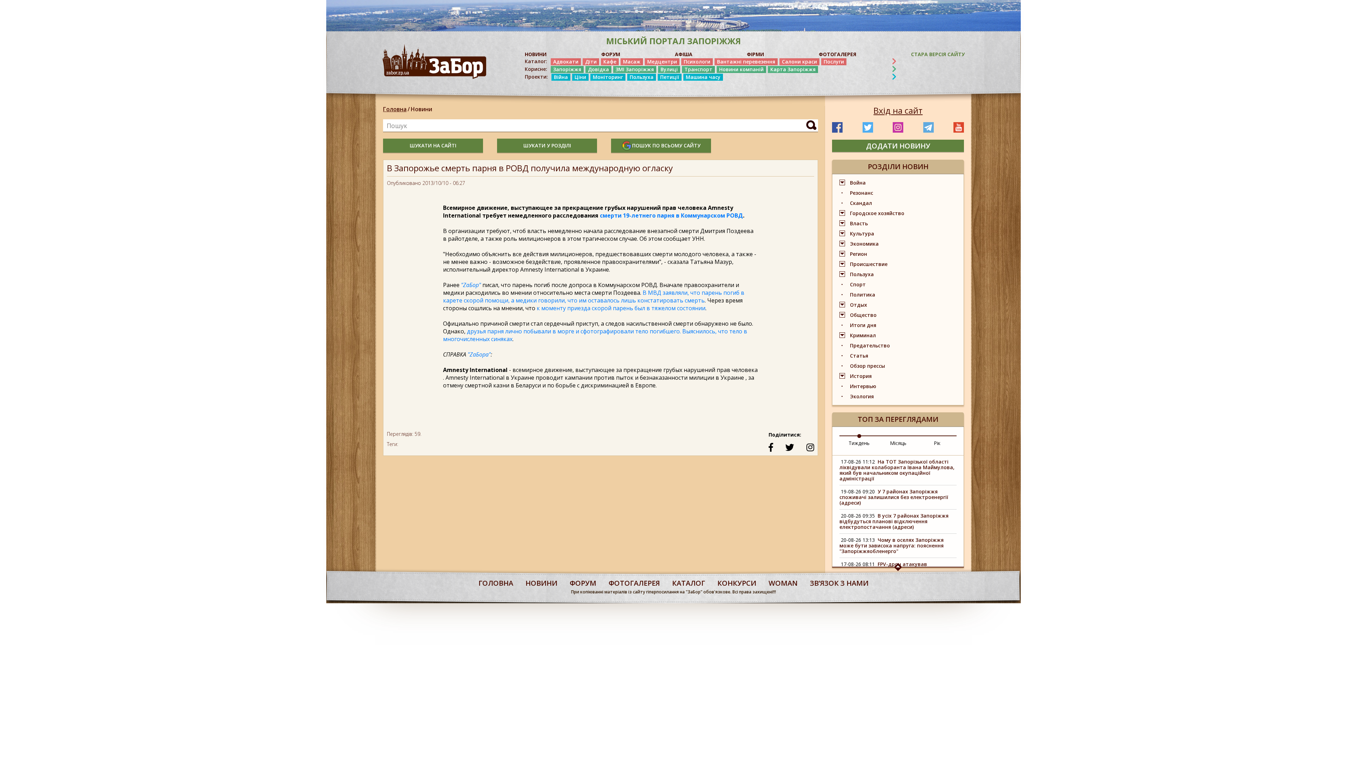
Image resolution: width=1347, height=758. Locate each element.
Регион (858, 254)
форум (583, 583)
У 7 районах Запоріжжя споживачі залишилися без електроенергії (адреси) (893, 497)
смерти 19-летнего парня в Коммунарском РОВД (671, 215)
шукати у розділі (547, 145)
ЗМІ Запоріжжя (635, 69)
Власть (859, 223)
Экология (862, 396)
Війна (561, 77)
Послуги (834, 61)
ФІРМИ (755, 54)
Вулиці (669, 69)
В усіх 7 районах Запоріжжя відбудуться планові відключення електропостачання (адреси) (894, 521)
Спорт (858, 284)
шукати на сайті (433, 145)
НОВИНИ (536, 54)
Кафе (609, 61)
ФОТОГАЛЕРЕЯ (837, 54)
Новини (421, 109)
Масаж (632, 61)
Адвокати (565, 61)
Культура (862, 233)
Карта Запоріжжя (793, 69)
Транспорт (698, 69)
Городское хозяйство (877, 213)
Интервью (863, 386)
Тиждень (859, 443)
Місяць (898, 443)
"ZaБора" (479, 354)
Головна (395, 109)
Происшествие (868, 264)
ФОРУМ (610, 54)
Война (858, 182)
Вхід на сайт (898, 110)
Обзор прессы (867, 366)
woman (783, 583)
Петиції (669, 77)
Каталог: (536, 61)
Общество (863, 315)
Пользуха (642, 77)
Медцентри (662, 61)
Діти (591, 61)
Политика (862, 294)
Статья (859, 355)
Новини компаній (741, 69)
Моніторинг (608, 77)
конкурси (736, 583)
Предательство (870, 345)
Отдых (858, 304)
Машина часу (703, 77)
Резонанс (861, 193)
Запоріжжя (567, 69)
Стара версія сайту (938, 54)
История (861, 376)
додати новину (898, 146)
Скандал (861, 203)
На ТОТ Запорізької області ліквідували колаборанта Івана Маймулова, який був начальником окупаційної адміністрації (896, 470)
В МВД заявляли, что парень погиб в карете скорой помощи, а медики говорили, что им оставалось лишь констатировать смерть (593, 296)
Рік (937, 443)
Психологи (697, 61)
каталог (688, 583)
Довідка (598, 69)
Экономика (864, 243)
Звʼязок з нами (839, 583)
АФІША (683, 54)
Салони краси (799, 61)
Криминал (863, 335)
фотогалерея (634, 583)
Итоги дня (863, 325)
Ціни (580, 77)
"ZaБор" (471, 285)
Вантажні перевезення (746, 61)
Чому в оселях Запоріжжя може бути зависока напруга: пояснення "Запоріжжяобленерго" (891, 545)
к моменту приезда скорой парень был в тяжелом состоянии (621, 308)
